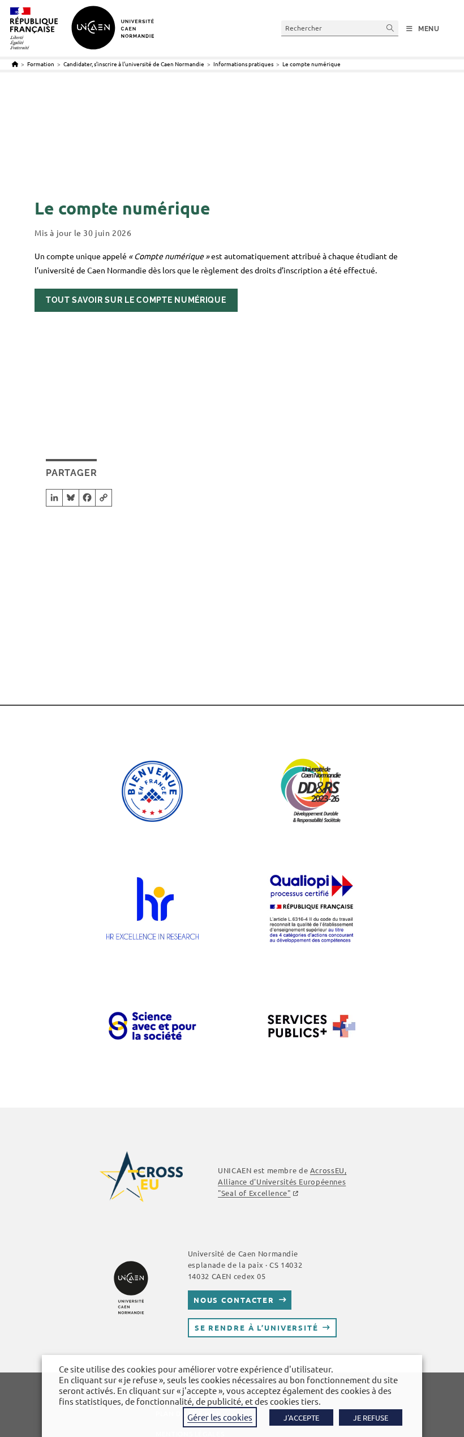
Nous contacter (234, 1300)
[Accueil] (15, 63)
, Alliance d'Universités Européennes (282, 1181)
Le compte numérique (311, 63)
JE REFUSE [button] (370, 1417)
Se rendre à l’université (257, 1327)
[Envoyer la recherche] (390, 28)
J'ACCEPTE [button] (301, 1417)
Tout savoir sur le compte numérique (136, 299)
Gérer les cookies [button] (219, 1417)
